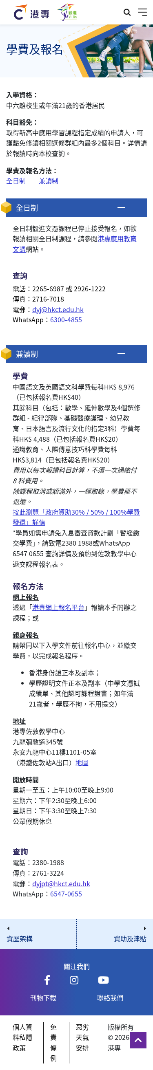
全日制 (16, 180)
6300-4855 (66, 319)
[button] (76, 207)
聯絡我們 (110, 997)
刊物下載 (43, 997)
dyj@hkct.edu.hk (58, 309)
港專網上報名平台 (58, 607)
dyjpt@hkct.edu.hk (61, 883)
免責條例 (53, 1042)
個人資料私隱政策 (22, 1037)
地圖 (82, 762)
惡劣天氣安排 (82, 1037)
